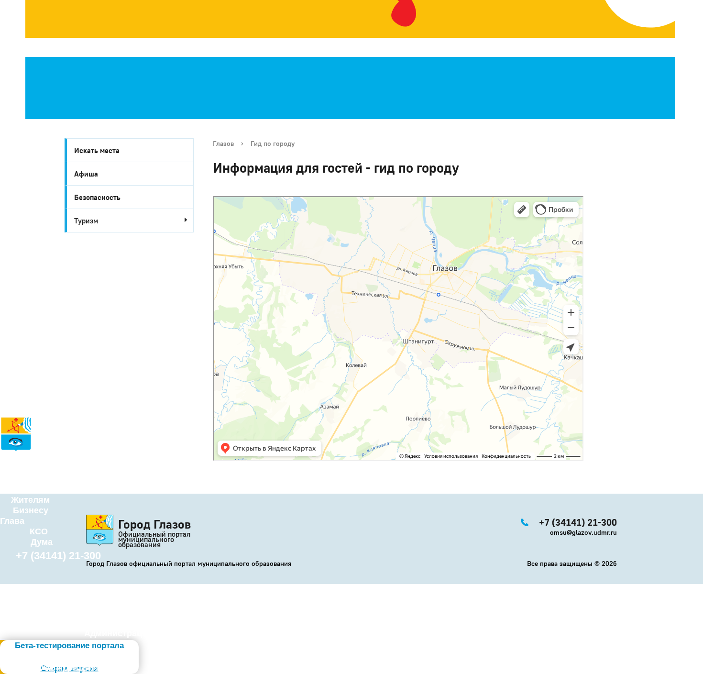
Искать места (97, 150)
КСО (39, 531)
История (18, 458)
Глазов (223, 143)
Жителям (30, 500)
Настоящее (34, 468)
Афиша (86, 173)
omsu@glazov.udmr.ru (583, 532)
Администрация (118, 633)
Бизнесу (30, 510)
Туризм (86, 220)
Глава (12, 521)
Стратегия (24, 479)
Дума (42, 542)
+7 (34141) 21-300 (58, 556)
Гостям (15, 489)
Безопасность (97, 197)
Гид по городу (273, 143)
